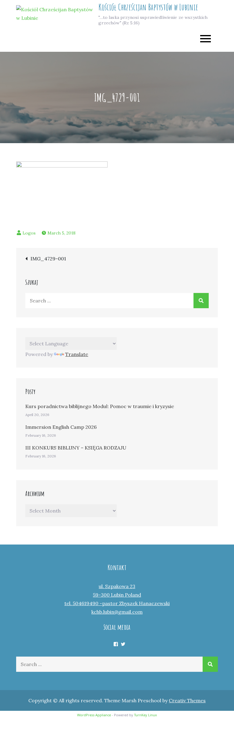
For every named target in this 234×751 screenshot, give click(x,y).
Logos (29, 233)
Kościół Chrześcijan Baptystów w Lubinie (148, 7)
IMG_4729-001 (48, 259)
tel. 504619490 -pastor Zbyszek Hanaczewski (117, 603)
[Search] (201, 300)
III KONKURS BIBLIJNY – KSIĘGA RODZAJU (75, 448)
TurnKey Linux (145, 715)
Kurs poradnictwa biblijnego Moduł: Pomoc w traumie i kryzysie (99, 406)
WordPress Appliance (94, 715)
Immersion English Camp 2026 (61, 427)
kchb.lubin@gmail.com (117, 612)
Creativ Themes (187, 700)
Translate (76, 354)
